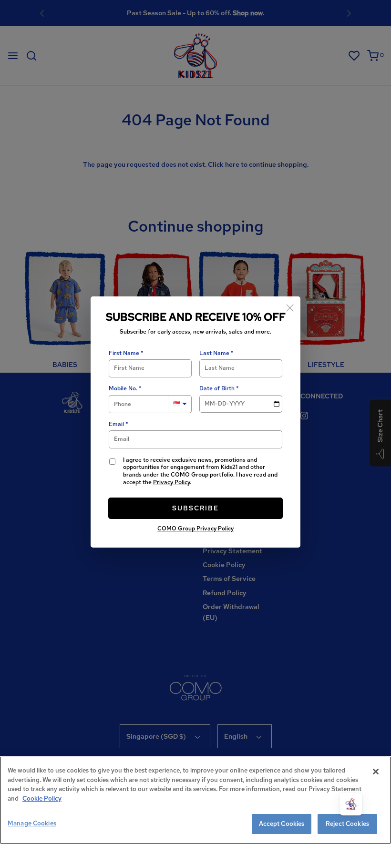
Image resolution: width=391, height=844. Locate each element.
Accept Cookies (282, 824)
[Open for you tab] (351, 804)
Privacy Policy (171, 482)
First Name (124, 353)
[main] (195, 800)
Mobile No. (123, 388)
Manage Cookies (32, 823)
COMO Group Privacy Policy (195, 528)
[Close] (290, 307)
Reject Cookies (347, 824)
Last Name (214, 353)
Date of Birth (217, 388)
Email (116, 424)
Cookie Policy (42, 798)
